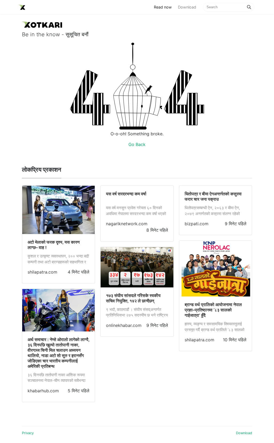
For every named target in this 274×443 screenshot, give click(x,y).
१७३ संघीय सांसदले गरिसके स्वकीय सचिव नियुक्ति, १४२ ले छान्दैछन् (133, 298)
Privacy (28, 433)
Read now (164, 7)
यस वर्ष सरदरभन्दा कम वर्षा (126, 193)
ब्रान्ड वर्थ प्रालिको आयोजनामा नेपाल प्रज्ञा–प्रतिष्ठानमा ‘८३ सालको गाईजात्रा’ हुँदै (213, 310)
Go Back (137, 144)
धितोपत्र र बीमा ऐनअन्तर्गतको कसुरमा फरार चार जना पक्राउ (213, 196)
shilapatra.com (42, 272)
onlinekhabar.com (124, 325)
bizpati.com (196, 223)
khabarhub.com (43, 390)
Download (187, 7)
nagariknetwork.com (126, 223)
